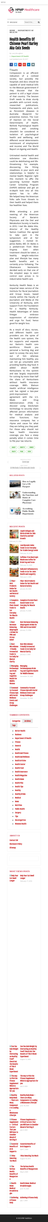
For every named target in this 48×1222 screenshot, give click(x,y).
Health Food (19, 768)
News (17, 801)
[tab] (16, 721)
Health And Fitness (21, 753)
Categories (16, 721)
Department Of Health (21, 31)
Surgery (18, 813)
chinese (31, 447)
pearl (21, 451)
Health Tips (19, 786)
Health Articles (20, 760)
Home (12, 30)
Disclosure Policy (16, 844)
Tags (14, 725)
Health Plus (19, 783)
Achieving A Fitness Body (29, 1197)
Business (18, 734)
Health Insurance (21, 772)
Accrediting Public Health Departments (28, 511)
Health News (19, 779)
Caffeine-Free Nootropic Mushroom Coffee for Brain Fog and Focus (29, 559)
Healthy (18, 790)
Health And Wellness (22, 757)
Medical (18, 798)
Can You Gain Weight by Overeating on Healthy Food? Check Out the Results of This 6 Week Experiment (28, 1051)
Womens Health (20, 824)
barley (14, 447)
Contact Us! (14, 840)
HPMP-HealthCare (26, 1218)
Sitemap (13, 848)
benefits (22, 447)
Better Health (20, 731)
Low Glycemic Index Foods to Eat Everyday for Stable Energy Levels (29, 547)
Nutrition (18, 805)
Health (17, 749)
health (14, 451)
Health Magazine (21, 775)
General (18, 746)
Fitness (17, 742)
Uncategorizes (20, 820)
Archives (28, 721)
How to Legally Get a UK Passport (29, 484)
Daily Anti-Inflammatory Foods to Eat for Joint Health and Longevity (29, 571)
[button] (3, 2)
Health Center (20, 764)
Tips (16, 816)
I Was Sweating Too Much (29, 1156)
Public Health (20, 809)
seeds (29, 451)
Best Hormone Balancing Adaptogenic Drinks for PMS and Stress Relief (29, 624)
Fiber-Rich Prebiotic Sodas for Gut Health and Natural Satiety (29, 583)
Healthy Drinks (20, 794)
